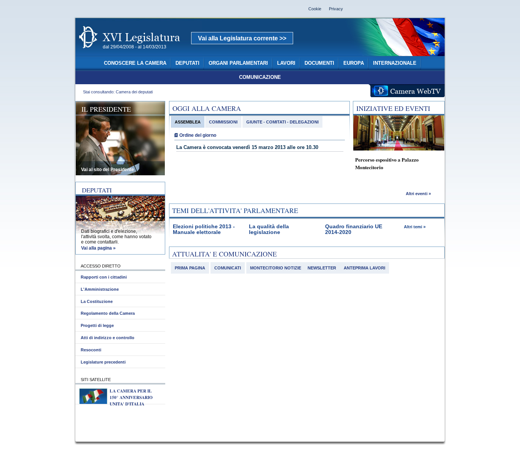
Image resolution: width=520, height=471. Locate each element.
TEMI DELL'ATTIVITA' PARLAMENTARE (235, 210)
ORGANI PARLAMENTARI (238, 63)
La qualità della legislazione (269, 229)
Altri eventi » (418, 193)
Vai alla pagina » (98, 248)
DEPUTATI (187, 63)
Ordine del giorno (197, 135)
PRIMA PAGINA (190, 268)
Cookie (314, 8)
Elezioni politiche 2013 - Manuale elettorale (204, 229)
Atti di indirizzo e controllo (107, 337)
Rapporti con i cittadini (104, 277)
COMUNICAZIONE (260, 77)
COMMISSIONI (223, 122)
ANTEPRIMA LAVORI (364, 268)
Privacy (336, 8)
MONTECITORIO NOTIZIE (275, 268)
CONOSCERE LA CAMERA (135, 63)
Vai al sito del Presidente (107, 169)
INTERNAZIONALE (394, 63)
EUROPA (353, 63)
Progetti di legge (97, 325)
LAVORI (286, 63)
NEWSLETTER (322, 268)
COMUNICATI (227, 268)
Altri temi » (415, 226)
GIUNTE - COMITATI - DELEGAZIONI (282, 122)
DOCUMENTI (319, 63)
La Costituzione (97, 301)
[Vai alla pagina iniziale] (138, 52)
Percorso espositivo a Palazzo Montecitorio (387, 163)
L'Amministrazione (100, 289)
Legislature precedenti (103, 362)
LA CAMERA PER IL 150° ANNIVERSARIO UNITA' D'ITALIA (131, 397)
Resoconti (91, 350)
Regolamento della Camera (108, 313)
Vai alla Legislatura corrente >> (242, 38)
